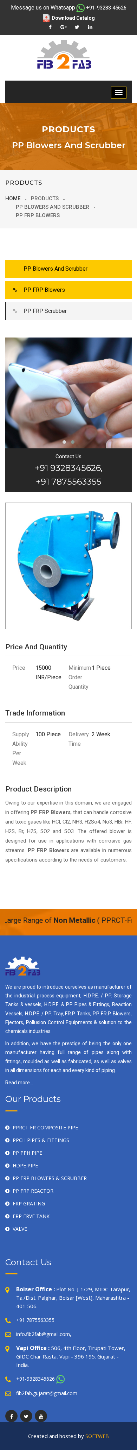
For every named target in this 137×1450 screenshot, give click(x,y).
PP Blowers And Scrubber (55, 268)
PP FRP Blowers (44, 289)
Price (18, 667)
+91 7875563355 (35, 1320)
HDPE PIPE (25, 1165)
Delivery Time (78, 739)
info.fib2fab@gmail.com (43, 1334)
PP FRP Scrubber (45, 311)
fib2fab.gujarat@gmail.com (46, 1393)
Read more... (19, 1082)
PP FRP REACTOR (33, 1190)
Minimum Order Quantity (79, 677)
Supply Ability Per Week (20, 748)
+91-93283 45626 (106, 8)
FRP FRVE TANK (31, 1216)
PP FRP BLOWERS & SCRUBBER (50, 1178)
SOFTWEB (97, 1436)
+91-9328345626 (35, 1378)
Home (12, 198)
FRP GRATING (29, 1203)
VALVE (20, 1228)
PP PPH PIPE (27, 1152)
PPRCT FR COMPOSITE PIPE (45, 1127)
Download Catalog (73, 18)
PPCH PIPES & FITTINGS (41, 1140)
